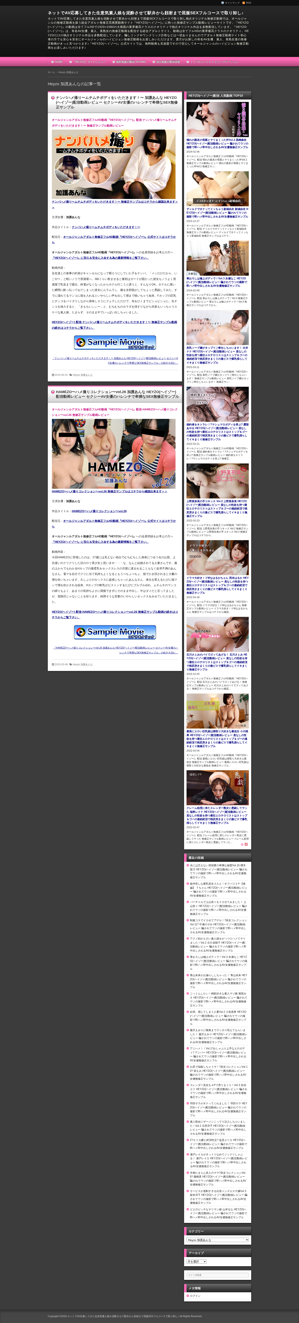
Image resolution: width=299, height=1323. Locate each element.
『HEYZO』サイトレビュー (89, 61)
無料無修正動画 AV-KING (131, 61)
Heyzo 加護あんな (83, 375)
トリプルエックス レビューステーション (214, 61)
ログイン (195, 1295)
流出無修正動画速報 (168, 61)
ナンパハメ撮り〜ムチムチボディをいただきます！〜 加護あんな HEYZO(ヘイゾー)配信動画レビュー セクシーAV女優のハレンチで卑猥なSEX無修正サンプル (117, 102)
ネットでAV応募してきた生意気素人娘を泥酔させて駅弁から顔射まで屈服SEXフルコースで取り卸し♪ (146, 13)
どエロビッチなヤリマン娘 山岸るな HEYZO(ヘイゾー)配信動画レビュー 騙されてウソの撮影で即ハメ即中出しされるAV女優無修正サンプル (218, 1213)
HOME (59, 61)
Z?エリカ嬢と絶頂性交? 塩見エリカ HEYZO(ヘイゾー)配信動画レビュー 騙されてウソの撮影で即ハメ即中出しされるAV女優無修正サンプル (218, 1143)
